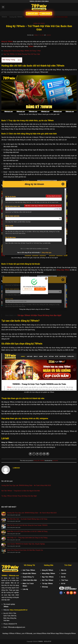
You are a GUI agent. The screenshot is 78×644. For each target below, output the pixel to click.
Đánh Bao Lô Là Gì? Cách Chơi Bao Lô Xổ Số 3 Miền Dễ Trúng (27, 531)
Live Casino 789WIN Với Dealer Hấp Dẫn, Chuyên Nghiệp (26, 544)
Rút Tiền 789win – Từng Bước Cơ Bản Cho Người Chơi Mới (20, 491)
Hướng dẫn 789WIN (15, 17)
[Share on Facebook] (33, 453)
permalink (55, 460)
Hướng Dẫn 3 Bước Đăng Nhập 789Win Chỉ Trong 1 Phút (22, 51)
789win (30, 46)
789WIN (4, 17)
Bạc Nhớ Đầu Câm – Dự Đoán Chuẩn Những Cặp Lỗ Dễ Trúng (27, 519)
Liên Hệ (25, 589)
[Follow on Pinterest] (67, 592)
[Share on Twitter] (37, 453)
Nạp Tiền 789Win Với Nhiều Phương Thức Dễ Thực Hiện (21, 54)
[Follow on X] (64, 592)
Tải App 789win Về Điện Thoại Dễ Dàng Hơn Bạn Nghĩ (39, 315)
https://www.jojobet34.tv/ (19, 610)
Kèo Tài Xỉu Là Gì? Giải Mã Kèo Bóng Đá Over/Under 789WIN (27, 525)
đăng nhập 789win (63, 270)
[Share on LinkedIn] (47, 453)
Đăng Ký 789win (47, 570)
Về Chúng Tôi (29, 565)
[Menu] (3, 7)
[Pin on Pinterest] (44, 453)
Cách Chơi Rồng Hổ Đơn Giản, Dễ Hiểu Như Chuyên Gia (25, 550)
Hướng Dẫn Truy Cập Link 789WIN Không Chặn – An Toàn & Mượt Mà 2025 (26, 485)
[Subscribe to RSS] (71, 592)
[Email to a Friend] (40, 453)
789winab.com (14, 575)
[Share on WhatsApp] (30, 453)
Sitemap (45, 587)
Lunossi (48, 35)
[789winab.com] (39, 7)
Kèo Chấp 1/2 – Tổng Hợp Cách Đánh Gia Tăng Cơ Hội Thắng (27, 538)
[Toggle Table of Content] (18, 60)
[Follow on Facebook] (61, 592)
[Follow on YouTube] (74, 592)
